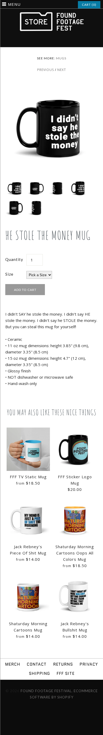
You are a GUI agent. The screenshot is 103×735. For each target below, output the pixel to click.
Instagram (48, 41)
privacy (88, 664)
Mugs (61, 58)
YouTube (62, 41)
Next (61, 70)
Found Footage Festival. (47, 691)
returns (63, 664)
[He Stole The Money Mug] (51, 84)
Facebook (41, 41)
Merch (12, 664)
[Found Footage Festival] (51, 14)
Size (9, 274)
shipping (39, 673)
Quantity (14, 259)
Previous (45, 70)
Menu (14, 4)
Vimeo (55, 41)
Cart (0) (89, 5)
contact (36, 664)
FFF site (65, 673)
